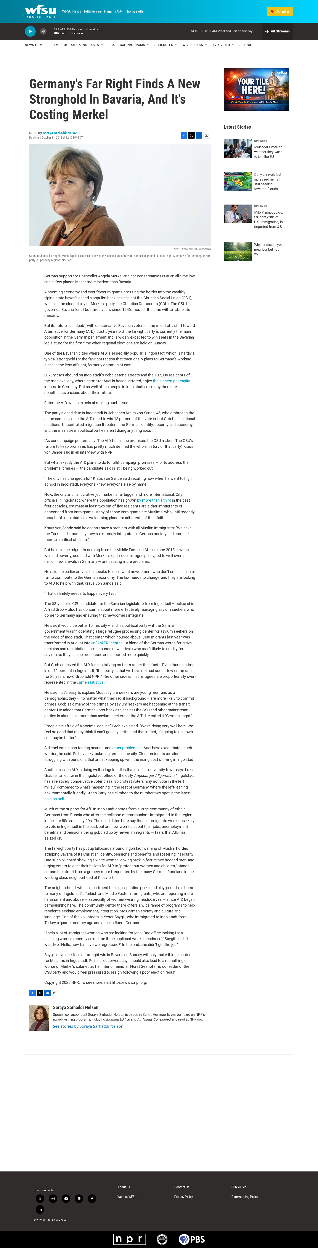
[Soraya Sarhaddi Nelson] (39, 1018)
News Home (35, 45)
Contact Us (181, 1187)
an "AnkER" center (106, 643)
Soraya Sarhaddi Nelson (60, 133)
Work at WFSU (127, 1196)
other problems (125, 748)
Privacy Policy (183, 1196)
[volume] (43, 31)
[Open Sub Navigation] (48, 45)
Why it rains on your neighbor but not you (269, 249)
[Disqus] (159, 1113)
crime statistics (90, 682)
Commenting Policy (244, 1196)
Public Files (238, 1187)
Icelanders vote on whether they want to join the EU (268, 152)
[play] (30, 31)
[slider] (50, 31)
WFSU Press (193, 45)
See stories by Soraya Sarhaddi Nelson (88, 1026)
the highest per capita (171, 381)
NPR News (260, 140)
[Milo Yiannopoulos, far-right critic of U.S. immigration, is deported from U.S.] (238, 214)
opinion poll (54, 799)
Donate (282, 11)
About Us (123, 1187)
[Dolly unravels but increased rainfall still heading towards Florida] (238, 181)
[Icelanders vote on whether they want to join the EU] (238, 148)
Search (245, 45)
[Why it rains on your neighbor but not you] (238, 251)
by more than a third (154, 500)
